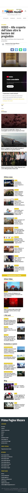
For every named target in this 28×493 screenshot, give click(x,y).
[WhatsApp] (20, 49)
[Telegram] (24, 49)
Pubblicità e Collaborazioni (6, 479)
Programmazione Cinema (6, 449)
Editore (2, 473)
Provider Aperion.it (5, 477)
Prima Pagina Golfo (5, 458)
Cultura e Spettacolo (5, 430)
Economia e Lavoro (4, 437)
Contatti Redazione (5, 475)
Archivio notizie (4, 443)
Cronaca (12, 18)
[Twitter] (16, 49)
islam (2, 108)
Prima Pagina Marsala (5, 460)
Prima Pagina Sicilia (5, 465)
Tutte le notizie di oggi (5, 441)
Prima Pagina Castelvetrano (6, 456)
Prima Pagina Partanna (6, 464)
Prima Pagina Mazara (5, 462)
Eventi (2, 434)
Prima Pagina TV (4, 439)
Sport (24, 18)
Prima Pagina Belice (5, 455)
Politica (19, 18)
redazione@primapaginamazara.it (8, 484)
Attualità (5, 18)
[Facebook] (12, 49)
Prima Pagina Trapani (5, 467)
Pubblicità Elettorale (5, 482)
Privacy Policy (3, 481)
